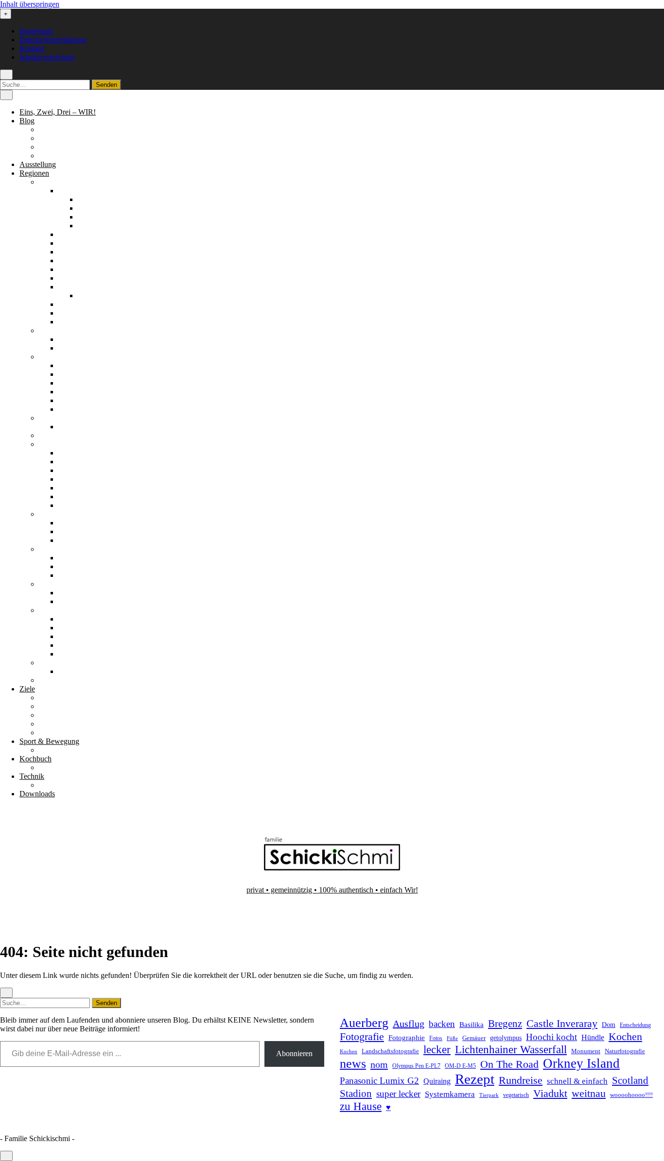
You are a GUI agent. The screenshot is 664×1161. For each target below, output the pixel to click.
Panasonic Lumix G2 (379, 1081)
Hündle (592, 1037)
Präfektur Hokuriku (88, 461)
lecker (437, 1049)
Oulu (66, 391)
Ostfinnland (76, 383)
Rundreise (520, 1080)
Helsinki (71, 365)
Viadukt (550, 1093)
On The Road (509, 1064)
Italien (48, 435)
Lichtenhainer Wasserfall (511, 1049)
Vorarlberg (74, 654)
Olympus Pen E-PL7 (416, 1066)
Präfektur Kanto (82, 470)
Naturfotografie (625, 1051)
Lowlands (73, 575)
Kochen (625, 1037)
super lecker (398, 1094)
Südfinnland (77, 400)
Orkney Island (581, 1063)
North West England (89, 348)
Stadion (356, 1093)
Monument (585, 1051)
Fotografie (362, 1036)
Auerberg (364, 1023)
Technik (31, 776)
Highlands (74, 558)
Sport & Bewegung (49, 741)
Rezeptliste (55, 767)
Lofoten (70, 531)
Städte (48, 724)
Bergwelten (56, 697)
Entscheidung (635, 1025)
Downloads (37, 794)
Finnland (52, 357)
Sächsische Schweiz (89, 304)
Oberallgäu (95, 199)
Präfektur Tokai (82, 496)
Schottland (55, 549)
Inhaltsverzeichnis (46, 57)
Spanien (51, 584)
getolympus (506, 1038)
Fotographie (406, 1038)
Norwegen (55, 514)
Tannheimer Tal (82, 636)
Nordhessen (76, 252)
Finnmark (73, 523)
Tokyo (68, 505)
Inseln (67, 566)
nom (379, 1064)
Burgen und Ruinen (69, 706)
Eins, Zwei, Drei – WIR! (57, 112)
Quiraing (437, 1081)
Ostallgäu (92, 208)
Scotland (630, 1080)
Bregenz (505, 1023)
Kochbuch (35, 759)
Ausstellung (37, 164)
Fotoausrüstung (62, 785)
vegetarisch (516, 1095)
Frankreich (55, 418)
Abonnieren (294, 1053)
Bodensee (73, 234)
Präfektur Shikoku (86, 488)
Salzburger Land (83, 619)
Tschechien (56, 662)
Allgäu (68, 190)
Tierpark (489, 1095)
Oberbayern (76, 260)
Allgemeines (58, 129)
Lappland (72, 374)
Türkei (49, 680)
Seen (46, 715)
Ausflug (408, 1023)
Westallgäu (94, 225)
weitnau (589, 1093)
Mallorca (72, 601)
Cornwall (72, 339)
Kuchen (348, 1051)
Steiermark (74, 627)
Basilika (471, 1024)
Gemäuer (474, 1038)
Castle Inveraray (561, 1023)
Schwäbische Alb (85, 322)
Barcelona (73, 593)
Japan (47, 444)
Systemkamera (450, 1094)
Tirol (65, 645)
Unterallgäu (96, 217)
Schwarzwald (79, 313)
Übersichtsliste (61, 750)
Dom (608, 1024)
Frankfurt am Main (107, 295)
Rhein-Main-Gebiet (88, 287)
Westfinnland (78, 409)
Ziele (27, 689)
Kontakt (31, 48)
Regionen (34, 173)
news (353, 1064)
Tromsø (70, 540)
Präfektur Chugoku (87, 453)
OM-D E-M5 (460, 1066)
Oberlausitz (75, 269)
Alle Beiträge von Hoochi (78, 138)
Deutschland (58, 182)
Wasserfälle (56, 732)
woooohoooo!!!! (631, 1094)
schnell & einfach (577, 1081)
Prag (65, 671)
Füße (452, 1038)
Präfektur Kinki (82, 479)
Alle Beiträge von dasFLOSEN (87, 147)
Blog (27, 121)
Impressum (36, 31)
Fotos (435, 1038)
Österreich (54, 610)
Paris (65, 426)
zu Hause (361, 1106)
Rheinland (74, 278)
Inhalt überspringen (29, 4)
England (52, 330)
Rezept (474, 1079)
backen (442, 1024)
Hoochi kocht (551, 1037)
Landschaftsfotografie (390, 1051)
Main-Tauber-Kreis (87, 243)
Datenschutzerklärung (53, 39)
